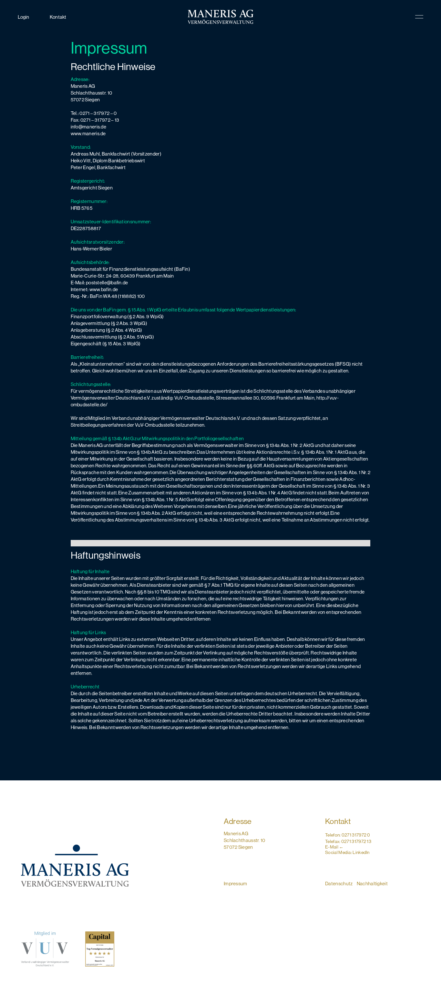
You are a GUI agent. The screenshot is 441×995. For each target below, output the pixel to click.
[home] (220, 17)
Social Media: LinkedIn (347, 852)
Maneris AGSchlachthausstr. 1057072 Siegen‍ (244, 840)
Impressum (235, 883)
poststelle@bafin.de (106, 282)
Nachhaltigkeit (372, 883)
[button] (399, 16)
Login (23, 17)
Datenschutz (339, 883)
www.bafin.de (103, 289)
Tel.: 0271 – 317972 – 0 (94, 113)
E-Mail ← (334, 846)
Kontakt (58, 17)
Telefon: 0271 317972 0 (347, 835)
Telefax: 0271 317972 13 (348, 841)
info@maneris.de (89, 126)
